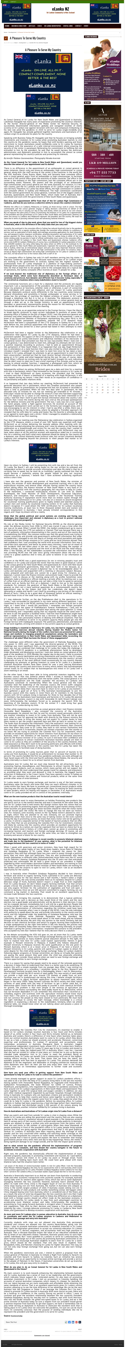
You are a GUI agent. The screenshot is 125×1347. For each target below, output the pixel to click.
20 (102, 390)
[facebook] (69, 1322)
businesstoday (16, 1316)
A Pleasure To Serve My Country (28, 38)
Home (7, 26)
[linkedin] (73, 1322)
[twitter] (66, 1322)
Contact (13, 2)
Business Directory (19, 26)
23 (118, 390)
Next (68, 1330)
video (40, 26)
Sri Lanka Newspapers (52, 26)
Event (86, 26)
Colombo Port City (33, 42)
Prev (18, 1330)
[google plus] (76, 1322)
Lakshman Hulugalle (43, 42)
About (6, 2)
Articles (32, 26)
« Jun (85, 398)
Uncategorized (12, 32)
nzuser (16, 42)
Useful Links (68, 26)
